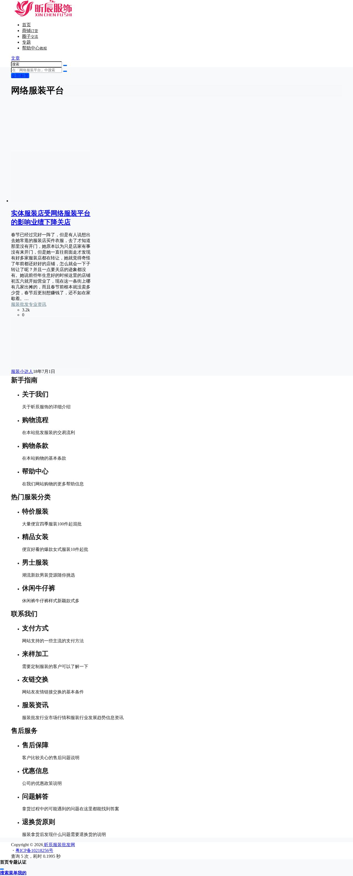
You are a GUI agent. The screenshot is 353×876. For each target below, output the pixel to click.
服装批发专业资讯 (28, 304)
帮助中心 (34, 48)
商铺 (30, 30)
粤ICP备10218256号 (34, 850)
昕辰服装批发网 (59, 844)
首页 (26, 24)
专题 (26, 42)
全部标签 (20, 75)
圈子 (30, 36)
